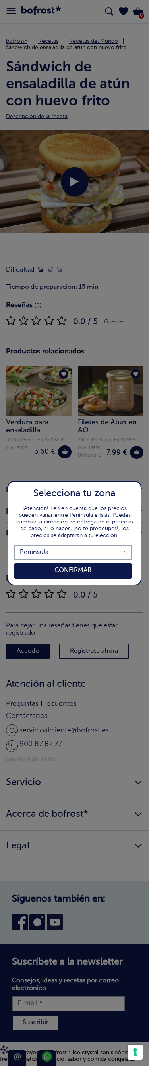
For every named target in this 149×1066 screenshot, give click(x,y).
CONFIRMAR (72, 570)
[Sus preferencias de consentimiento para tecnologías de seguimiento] (135, 1052)
